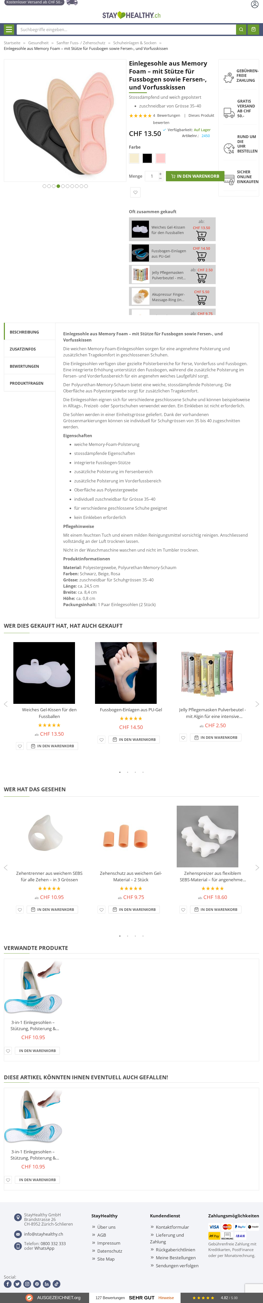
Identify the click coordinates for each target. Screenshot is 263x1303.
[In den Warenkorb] (201, 236)
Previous (5, 702)
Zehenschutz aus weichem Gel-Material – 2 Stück (131, 876)
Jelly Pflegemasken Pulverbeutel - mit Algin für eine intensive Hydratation (212, 713)
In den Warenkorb (55, 745)
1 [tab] (124, 772)
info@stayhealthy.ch (43, 1234)
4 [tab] (147, 772)
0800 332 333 (53, 1243)
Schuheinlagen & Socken (134, 42)
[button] (44, 186)
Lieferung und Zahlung (167, 1238)
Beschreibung (24, 332)
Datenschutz (109, 1251)
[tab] (29, 331)
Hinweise (166, 1298)
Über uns (106, 1227)
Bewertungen (24, 366)
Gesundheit (38, 42)
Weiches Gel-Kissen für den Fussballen (49, 713)
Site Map (106, 1259)
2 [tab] (131, 772)
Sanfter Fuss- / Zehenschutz (81, 42)
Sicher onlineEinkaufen (248, 176)
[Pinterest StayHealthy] (37, 1284)
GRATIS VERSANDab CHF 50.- (246, 108)
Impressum (108, 1243)
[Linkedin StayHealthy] (47, 1284)
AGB (101, 1235)
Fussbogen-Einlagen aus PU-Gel (131, 710)
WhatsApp (44, 1248)
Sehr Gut (142, 1297)
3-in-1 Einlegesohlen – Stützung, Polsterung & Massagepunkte (33, 1025)
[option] (134, 158)
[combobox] (131, 29)
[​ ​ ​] (9, 29)
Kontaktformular (172, 1227)
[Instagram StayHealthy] (27, 1284)
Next (258, 706)
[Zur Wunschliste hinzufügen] (20, 746)
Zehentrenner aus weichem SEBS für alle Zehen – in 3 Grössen (49, 876)
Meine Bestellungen (176, 1257)
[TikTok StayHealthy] (56, 1284)
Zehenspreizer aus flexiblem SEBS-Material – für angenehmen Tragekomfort (212, 876)
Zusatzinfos (23, 349)
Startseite (12, 42)
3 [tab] (139, 772)
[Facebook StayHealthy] (8, 1284)
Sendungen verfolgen (177, 1265)
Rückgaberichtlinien (175, 1249)
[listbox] (178, 159)
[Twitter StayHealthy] (17, 1284)
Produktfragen (26, 383)
